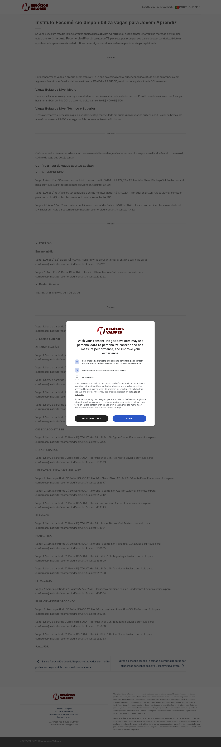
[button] (110, 377)
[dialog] (110, 373)
